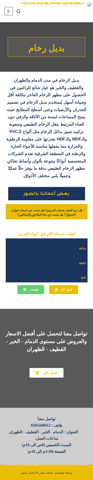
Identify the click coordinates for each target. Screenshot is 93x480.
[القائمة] (8, 11)
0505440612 (41, 425)
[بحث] (18, 11)
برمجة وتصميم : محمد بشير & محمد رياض (46, 472)
